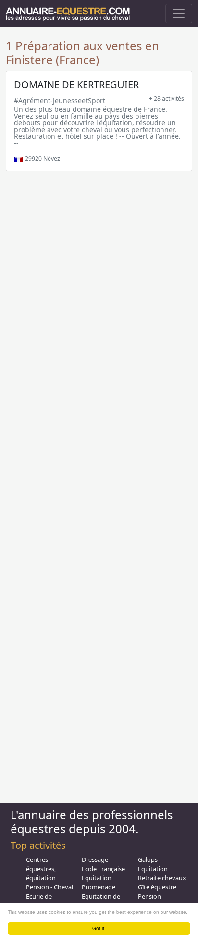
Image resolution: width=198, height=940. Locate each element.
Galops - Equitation (153, 864)
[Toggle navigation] (178, 13)
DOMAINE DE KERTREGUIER (76, 84)
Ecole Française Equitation (103, 873)
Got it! (99, 928)
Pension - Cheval (49, 887)
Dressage (95, 859)
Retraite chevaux (162, 877)
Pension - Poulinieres (154, 901)
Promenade (98, 887)
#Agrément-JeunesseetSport (59, 100)
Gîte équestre (157, 887)
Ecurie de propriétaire (43, 901)
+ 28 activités (166, 98)
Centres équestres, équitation (41, 868)
